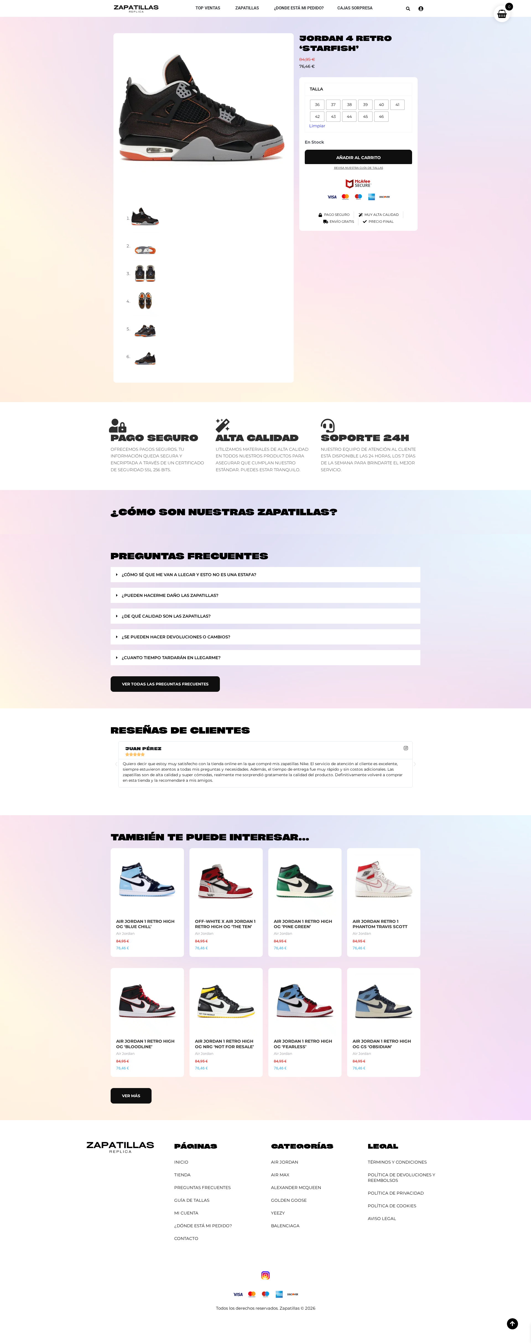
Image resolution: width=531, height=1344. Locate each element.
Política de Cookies (392, 1205)
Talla (316, 89)
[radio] (317, 105)
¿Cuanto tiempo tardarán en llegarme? (171, 657)
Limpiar (317, 125)
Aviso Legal (382, 1218)
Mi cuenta (186, 1213)
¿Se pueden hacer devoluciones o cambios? (176, 636)
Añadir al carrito (358, 157)
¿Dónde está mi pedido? (203, 1225)
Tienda (182, 1174)
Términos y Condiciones (397, 1162)
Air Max (280, 1174)
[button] (408, 8)
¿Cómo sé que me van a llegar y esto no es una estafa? (189, 574)
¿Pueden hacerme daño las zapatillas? (170, 595)
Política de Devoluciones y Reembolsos (401, 1177)
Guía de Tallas (191, 1200)
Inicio (181, 1162)
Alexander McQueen (296, 1187)
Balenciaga (285, 1225)
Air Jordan (284, 1162)
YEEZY (278, 1213)
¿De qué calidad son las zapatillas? (166, 616)
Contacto (186, 1238)
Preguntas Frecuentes (202, 1187)
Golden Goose (289, 1200)
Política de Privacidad (396, 1193)
